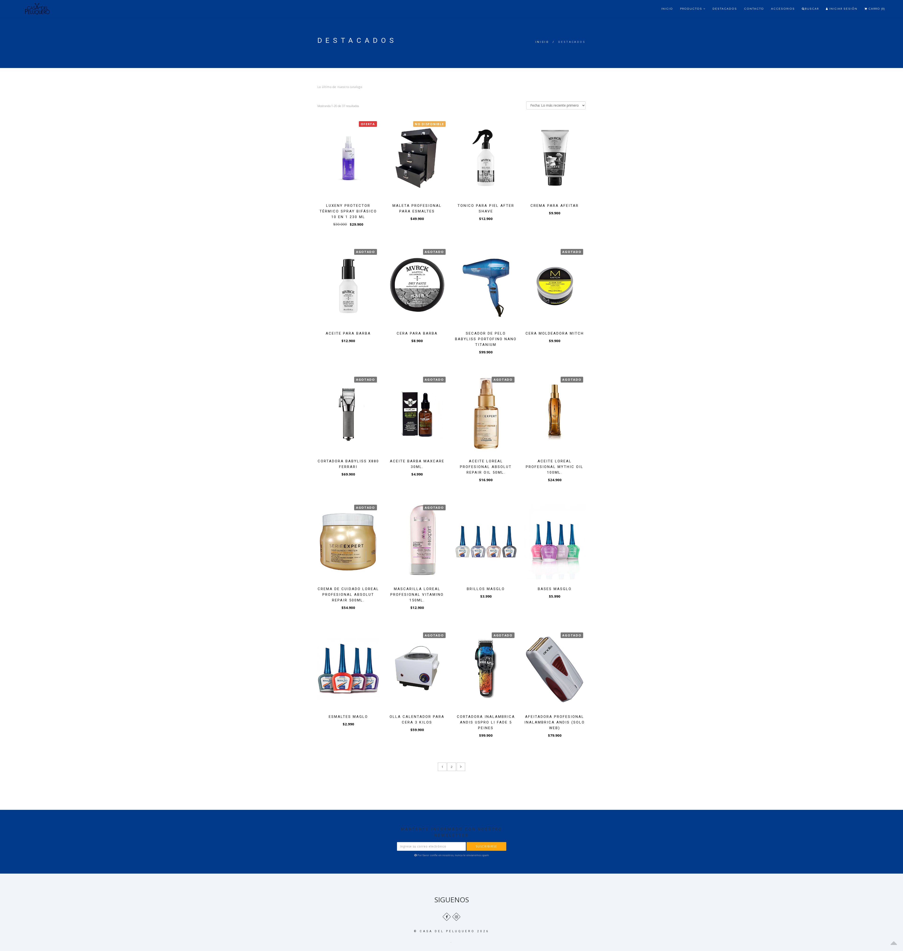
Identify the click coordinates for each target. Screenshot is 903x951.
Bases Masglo (555, 589)
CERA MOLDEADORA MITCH (555, 333)
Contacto (754, 8)
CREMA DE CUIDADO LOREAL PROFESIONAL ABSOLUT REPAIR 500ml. (348, 594)
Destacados (725, 8)
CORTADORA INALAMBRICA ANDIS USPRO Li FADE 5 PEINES (486, 722)
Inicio (667, 8)
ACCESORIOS (783, 8)
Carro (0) (876, 8)
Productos (691, 8)
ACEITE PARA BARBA (348, 333)
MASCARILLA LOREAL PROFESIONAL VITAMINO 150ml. (417, 594)
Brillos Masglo (486, 589)
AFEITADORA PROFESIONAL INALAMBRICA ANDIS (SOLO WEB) (554, 722)
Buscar (812, 8)
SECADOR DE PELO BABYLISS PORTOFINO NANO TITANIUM (486, 339)
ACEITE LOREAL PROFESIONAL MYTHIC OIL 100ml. (554, 467)
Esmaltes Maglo (348, 717)
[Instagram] (456, 917)
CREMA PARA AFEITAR (555, 206)
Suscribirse (486, 846)
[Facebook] (447, 917)
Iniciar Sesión (842, 8)
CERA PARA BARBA (417, 333)
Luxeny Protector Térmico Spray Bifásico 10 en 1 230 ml (348, 211)
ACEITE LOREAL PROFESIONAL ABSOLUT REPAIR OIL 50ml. (486, 467)
